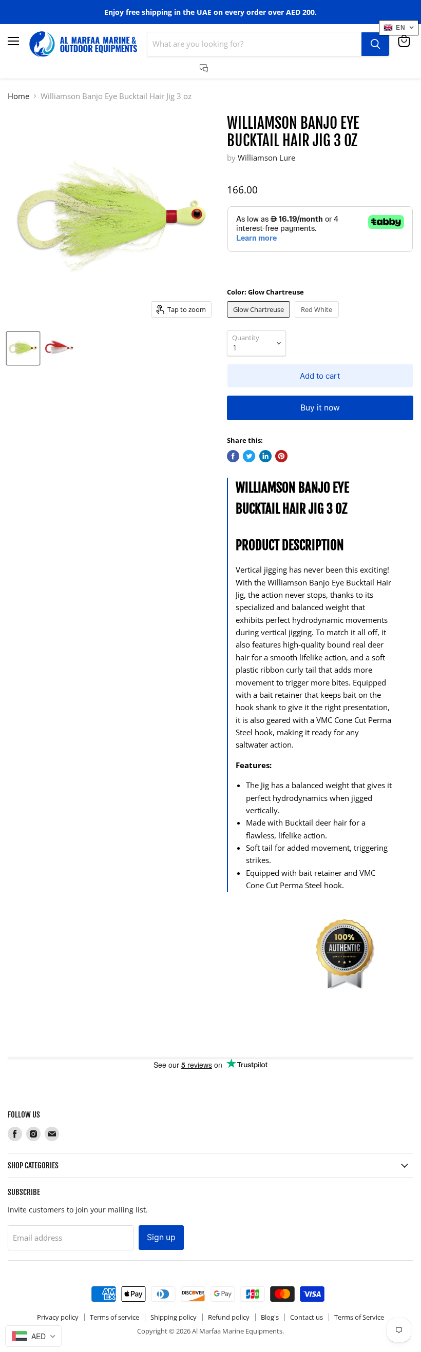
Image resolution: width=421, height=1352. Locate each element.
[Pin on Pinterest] (281, 456)
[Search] (375, 44)
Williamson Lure (266, 157)
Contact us (306, 1317)
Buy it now (320, 408)
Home (18, 96)
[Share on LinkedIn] (265, 456)
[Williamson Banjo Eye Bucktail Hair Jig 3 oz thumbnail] (23, 348)
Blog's (270, 1317)
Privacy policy (58, 1317)
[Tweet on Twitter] (249, 456)
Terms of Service (359, 1317)
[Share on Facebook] (233, 456)
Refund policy (229, 1317)
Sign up (161, 1237)
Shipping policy (173, 1317)
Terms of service (114, 1317)
